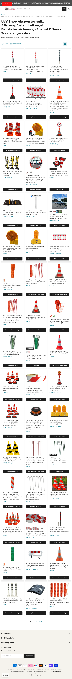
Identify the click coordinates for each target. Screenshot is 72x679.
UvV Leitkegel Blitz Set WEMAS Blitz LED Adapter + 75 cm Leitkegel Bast (59, 388)
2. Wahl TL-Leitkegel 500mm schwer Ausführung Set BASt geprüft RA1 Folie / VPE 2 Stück (59, 173)
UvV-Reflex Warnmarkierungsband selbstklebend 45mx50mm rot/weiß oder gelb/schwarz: (34, 389)
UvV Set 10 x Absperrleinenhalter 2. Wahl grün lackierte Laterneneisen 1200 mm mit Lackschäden (58, 459)
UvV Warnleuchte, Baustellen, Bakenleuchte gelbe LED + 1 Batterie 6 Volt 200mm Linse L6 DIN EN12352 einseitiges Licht (35, 140)
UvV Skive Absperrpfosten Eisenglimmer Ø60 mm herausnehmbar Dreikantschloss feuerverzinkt (59, 530)
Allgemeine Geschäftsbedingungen (25, 670)
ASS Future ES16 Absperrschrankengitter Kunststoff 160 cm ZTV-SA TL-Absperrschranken (35, 103)
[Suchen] (64, 9)
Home (3, 15)
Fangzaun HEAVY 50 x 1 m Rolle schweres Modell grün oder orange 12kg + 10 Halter (36, 356)
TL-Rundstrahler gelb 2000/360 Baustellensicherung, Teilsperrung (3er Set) (59, 422)
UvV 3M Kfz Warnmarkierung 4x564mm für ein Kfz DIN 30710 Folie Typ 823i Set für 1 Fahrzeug (36, 533)
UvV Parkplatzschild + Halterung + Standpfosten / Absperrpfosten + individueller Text (36, 212)
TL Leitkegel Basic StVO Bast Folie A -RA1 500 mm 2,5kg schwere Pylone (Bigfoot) (58, 281)
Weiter (38, 622)
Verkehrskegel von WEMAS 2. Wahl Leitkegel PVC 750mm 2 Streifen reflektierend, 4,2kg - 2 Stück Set (59, 565)
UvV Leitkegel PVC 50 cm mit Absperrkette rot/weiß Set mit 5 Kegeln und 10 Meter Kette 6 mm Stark (12, 140)
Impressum (11, 670)
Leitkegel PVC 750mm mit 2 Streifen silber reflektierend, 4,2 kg (59, 353)
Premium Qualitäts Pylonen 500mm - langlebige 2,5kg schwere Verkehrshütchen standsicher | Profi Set (11, 422)
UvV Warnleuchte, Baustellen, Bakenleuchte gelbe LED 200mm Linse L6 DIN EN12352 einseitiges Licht (12, 249)
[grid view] (65, 44)
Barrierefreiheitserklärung (42, 670)
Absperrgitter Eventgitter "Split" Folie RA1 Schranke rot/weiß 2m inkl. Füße (35, 565)
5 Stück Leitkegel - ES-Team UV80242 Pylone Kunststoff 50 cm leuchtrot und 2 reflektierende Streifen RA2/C (12, 530)
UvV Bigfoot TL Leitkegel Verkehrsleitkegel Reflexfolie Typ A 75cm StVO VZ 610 (35, 317)
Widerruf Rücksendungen (17, 671)
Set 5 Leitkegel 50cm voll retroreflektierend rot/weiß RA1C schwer (12, 388)
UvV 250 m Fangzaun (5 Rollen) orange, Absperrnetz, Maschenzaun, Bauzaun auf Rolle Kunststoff (59, 601)
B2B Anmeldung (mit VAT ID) (41, 671)
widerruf (6, 3)
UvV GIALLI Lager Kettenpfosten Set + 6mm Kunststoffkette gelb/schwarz (12, 173)
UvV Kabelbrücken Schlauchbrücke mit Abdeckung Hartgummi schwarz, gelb (12, 212)
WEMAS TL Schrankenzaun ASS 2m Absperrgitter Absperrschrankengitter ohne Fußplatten (59, 249)
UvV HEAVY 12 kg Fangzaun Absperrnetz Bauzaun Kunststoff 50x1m (12, 569)
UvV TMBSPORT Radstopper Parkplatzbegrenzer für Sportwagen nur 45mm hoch (58, 216)
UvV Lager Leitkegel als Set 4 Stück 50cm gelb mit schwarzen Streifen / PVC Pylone (12, 459)
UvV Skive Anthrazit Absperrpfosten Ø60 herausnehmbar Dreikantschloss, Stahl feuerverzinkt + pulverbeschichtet (59, 69)
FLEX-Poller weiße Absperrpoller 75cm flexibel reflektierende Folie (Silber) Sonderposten (12, 600)
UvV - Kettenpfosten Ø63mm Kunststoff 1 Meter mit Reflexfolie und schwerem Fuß (12, 103)
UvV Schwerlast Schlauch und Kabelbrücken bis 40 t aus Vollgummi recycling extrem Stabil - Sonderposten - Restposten (35, 602)
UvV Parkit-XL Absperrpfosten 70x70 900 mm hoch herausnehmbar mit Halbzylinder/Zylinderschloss (35, 68)
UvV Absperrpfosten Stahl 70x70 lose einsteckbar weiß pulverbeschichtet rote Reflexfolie (12, 67)
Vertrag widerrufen (56, 671)
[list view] (69, 44)
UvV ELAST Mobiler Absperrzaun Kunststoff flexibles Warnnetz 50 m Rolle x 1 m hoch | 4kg (59, 321)
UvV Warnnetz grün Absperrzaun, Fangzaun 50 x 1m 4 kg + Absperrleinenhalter (12, 353)
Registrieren (29, 656)
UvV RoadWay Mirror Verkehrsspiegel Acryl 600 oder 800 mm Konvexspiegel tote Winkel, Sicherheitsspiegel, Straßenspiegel (35, 179)
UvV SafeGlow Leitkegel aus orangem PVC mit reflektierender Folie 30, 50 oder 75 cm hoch (59, 494)
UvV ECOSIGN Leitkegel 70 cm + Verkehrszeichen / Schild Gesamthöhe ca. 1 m (59, 140)
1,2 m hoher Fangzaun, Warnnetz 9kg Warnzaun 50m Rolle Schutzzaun (12, 285)
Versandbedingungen (56, 670)
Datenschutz (29, 671)
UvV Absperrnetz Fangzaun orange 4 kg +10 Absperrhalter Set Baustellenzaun (35, 281)
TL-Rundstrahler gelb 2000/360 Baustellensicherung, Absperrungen (35, 248)
